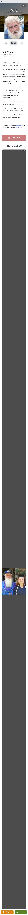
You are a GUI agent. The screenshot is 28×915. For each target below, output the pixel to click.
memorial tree (20, 125)
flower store (19, 127)
